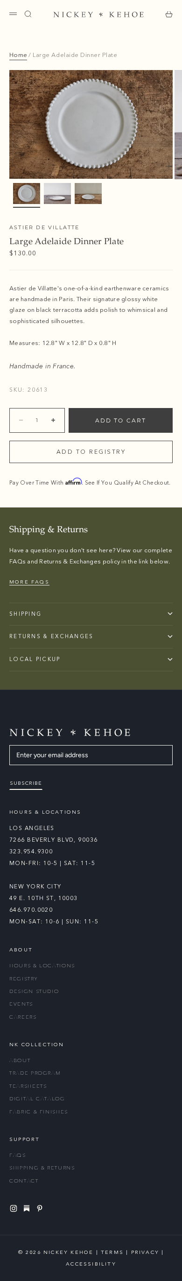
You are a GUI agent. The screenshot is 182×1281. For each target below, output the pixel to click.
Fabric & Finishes (38, 1111)
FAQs (17, 1155)
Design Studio (34, 991)
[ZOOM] (169, 166)
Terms (112, 1252)
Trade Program (35, 1073)
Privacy (145, 1252)
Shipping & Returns (42, 1167)
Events (21, 1003)
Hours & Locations (42, 965)
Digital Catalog (37, 1098)
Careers (23, 1017)
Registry (23, 978)
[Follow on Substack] (28, 1208)
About (19, 1060)
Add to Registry (91, 452)
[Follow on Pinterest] (41, 1208)
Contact (24, 1180)
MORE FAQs (29, 581)
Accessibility (91, 1263)
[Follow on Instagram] (15, 1208)
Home (18, 55)
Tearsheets (28, 1086)
